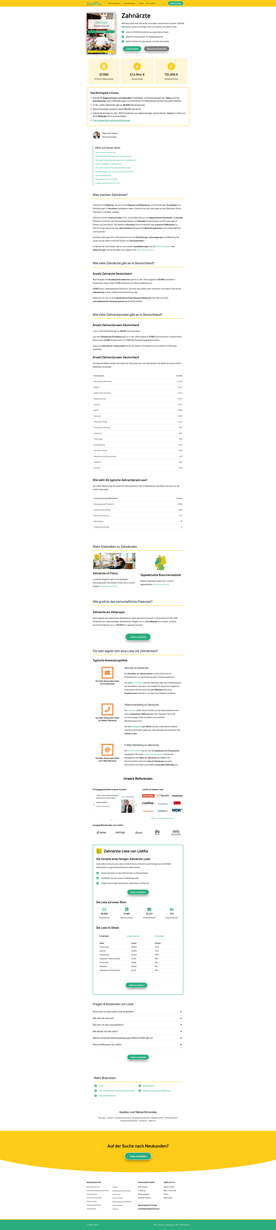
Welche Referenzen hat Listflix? (107, 1044)
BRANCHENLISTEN (94, 1182)
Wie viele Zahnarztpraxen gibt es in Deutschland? (115, 160)
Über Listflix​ (169, 1182)
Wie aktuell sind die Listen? (105, 1031)
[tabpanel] (138, 959)
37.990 (104, 74)
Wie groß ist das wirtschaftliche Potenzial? (113, 167)
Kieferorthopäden (163, 246)
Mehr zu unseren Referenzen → (162, 818)
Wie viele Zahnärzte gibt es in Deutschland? (113, 156)
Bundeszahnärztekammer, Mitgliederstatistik (147, 1118)
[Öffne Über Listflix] (156, 3)
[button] (112, 819)
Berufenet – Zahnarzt (106, 1118)
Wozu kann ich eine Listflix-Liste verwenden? (113, 1011)
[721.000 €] (171, 66)
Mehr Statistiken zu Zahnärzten (108, 164)
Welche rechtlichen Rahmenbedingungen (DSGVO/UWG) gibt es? (123, 1037)
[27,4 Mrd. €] (137, 66)
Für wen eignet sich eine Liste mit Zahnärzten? (114, 171)
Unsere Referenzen (103, 175)
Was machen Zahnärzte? (105, 152)
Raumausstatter (134, 750)
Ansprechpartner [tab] (133, 936)
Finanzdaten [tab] (159, 936)
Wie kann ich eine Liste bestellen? (108, 1024)
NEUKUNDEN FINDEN (146, 1182)
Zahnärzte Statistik (161, 584)
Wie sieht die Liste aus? (103, 1018)
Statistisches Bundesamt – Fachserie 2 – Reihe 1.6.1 (138, 1121)
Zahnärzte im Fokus (108, 586)
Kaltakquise (137, 726)
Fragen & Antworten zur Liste (107, 183)
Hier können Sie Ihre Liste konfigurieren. (111, 120)
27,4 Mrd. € (137, 74)
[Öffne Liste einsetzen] (136, 3)
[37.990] (104, 66)
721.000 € (171, 74)
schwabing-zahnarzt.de (123, 1118)
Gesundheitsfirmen (145, 250)
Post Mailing (138, 682)
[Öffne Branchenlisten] (121, 3)
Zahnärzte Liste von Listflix (106, 179)
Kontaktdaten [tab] (104, 936)
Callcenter (131, 710)
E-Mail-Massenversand (153, 754)
